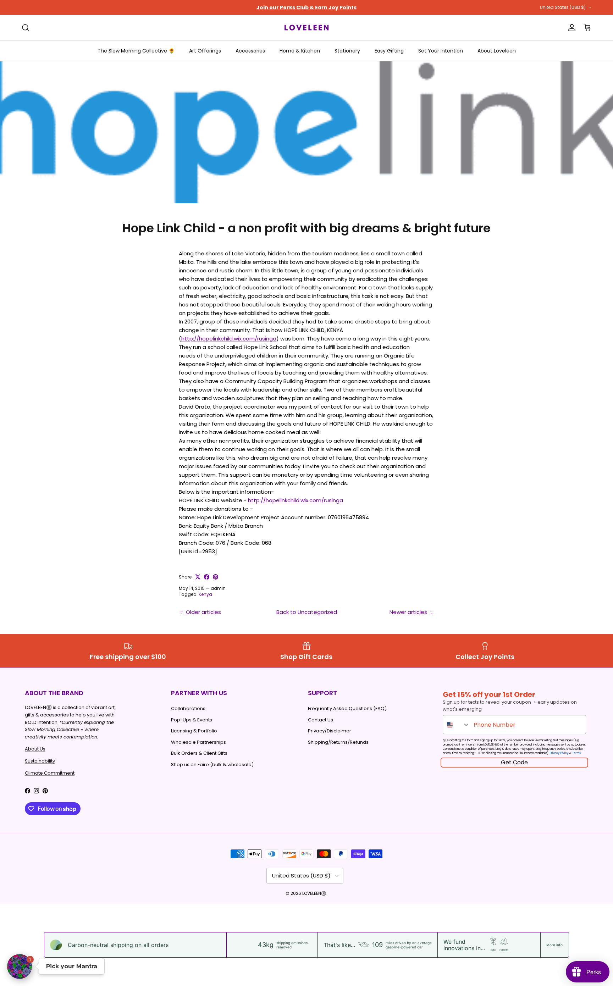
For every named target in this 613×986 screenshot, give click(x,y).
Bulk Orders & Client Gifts (199, 753)
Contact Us (320, 719)
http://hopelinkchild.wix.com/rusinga (228, 338)
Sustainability (40, 761)
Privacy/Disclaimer (329, 730)
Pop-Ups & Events (191, 719)
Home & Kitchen (300, 50)
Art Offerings (205, 50)
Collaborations (188, 708)
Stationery (347, 50)
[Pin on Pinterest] (215, 577)
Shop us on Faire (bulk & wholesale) (212, 764)
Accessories (250, 50)
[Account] (570, 27)
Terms (576, 753)
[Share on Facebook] (206, 577)
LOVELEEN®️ (314, 893)
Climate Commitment (49, 773)
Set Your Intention (440, 50)
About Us (35, 749)
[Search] (25, 27)
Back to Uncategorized (306, 612)
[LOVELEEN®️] (306, 27)
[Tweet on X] (197, 577)
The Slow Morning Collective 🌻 (136, 50)
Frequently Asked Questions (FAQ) (347, 708)
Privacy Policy (559, 753)
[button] (19, 966)
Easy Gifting (389, 50)
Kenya (205, 594)
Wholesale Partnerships (198, 742)
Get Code (514, 762)
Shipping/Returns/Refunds (338, 742)
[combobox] (456, 724)
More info (554, 945)
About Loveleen (496, 50)
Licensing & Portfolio (194, 730)
